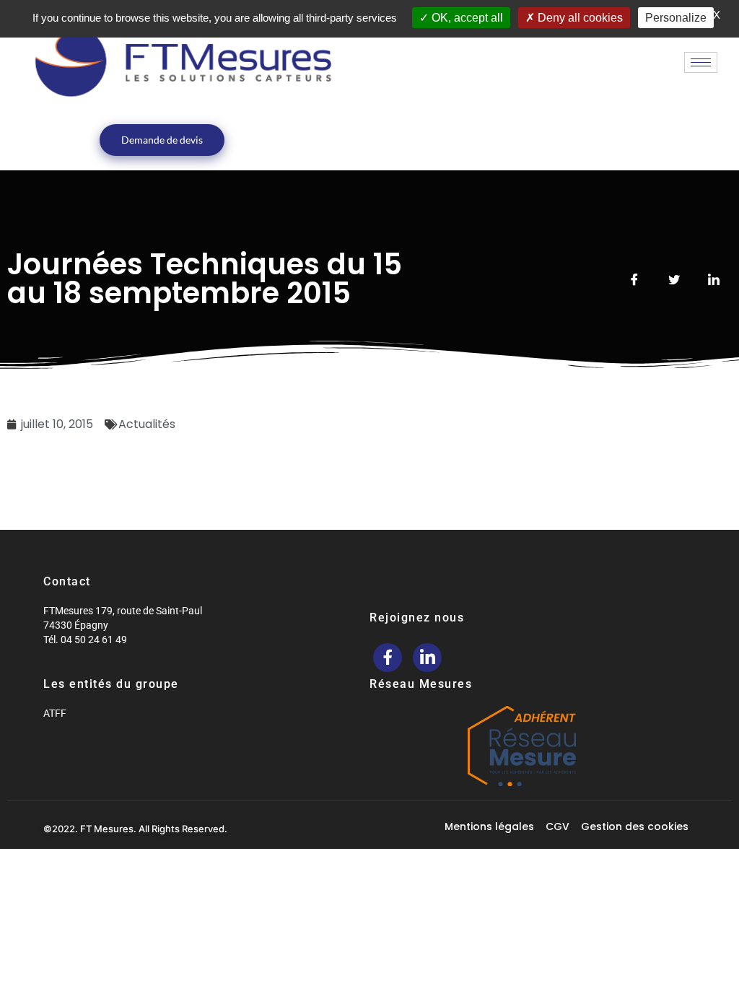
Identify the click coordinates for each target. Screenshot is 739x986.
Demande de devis (162, 140)
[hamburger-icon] (700, 62)
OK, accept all (466, 18)
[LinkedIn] (427, 657)
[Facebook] (387, 657)
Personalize (676, 18)
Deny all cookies (579, 18)
